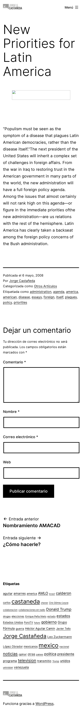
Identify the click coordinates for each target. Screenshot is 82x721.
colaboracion (10, 609)
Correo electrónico (20, 437)
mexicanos (31, 646)
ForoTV (28, 622)
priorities (20, 302)
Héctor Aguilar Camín (40, 628)
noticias (10, 653)
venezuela (21, 667)
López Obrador (13, 646)
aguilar (8, 593)
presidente (65, 654)
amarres (20, 593)
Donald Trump (58, 609)
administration (40, 292)
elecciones (18, 616)
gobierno (49, 622)
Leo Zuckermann (59, 637)
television (27, 660)
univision (8, 667)
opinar (23, 654)
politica (50, 654)
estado (51, 616)
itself (59, 297)
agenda (58, 292)
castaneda (26, 601)
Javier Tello (63, 628)
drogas (7, 616)
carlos (7, 602)
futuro (37, 622)
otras (31, 654)
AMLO (43, 593)
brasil (52, 594)
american (10, 297)
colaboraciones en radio (32, 609)
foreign (49, 297)
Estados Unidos (13, 622)
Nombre (11, 412)
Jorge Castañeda (22, 281)
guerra (20, 628)
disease (24, 297)
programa (10, 661)
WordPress (44, 704)
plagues (71, 297)
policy (7, 302)
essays (37, 297)
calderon (63, 593)
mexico (49, 645)
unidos (65, 661)
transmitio (44, 661)
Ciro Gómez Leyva (58, 602)
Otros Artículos (45, 286)
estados (63, 616)
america (72, 292)
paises (39, 654)
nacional (64, 646)
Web (7, 462)
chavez (44, 602)
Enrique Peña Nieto (35, 616)
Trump (55, 661)
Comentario (14, 362)
